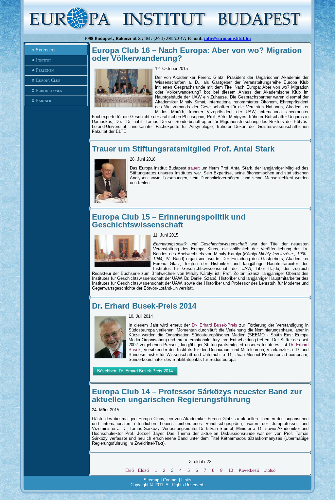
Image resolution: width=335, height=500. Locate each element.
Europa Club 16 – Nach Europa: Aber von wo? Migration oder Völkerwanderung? (197, 54)
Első (129, 470)
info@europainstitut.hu (227, 38)
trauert (194, 168)
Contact (170, 479)
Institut (43, 60)
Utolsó (269, 470)
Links (186, 479)
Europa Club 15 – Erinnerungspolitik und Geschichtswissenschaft (169, 220)
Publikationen (49, 90)
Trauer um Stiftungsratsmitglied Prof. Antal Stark (183, 148)
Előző (143, 470)
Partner (43, 100)
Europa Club (48, 80)
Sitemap (151, 479)
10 (230, 470)
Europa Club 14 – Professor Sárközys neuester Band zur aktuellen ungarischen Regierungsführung (197, 395)
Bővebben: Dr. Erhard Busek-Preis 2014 (135, 370)
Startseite (45, 49)
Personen (45, 70)
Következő (249, 470)
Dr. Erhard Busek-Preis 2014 (144, 305)
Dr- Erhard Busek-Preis (214, 325)
